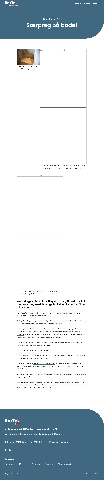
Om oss (87, 4)
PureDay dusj (30, 350)
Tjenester (77, 4)
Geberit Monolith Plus (43, 366)
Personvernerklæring (92, 474)
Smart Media (15, 474)
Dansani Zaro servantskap (57, 374)
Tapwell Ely (26, 377)
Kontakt (96, 4)
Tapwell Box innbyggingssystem (44, 363)
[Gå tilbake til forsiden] (11, 3)
